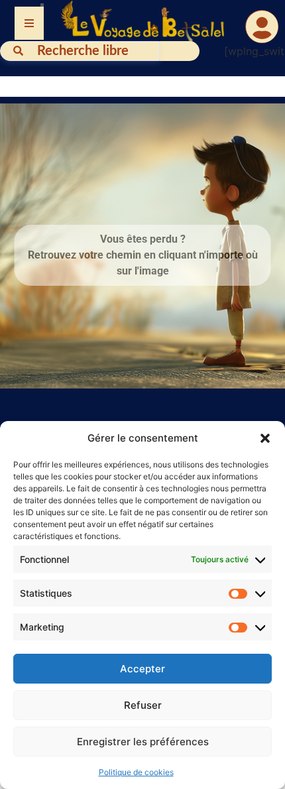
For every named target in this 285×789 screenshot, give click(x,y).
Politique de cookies (136, 772)
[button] (265, 438)
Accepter (142, 668)
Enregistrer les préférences (143, 741)
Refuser (143, 705)
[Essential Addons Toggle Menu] (29, 23)
